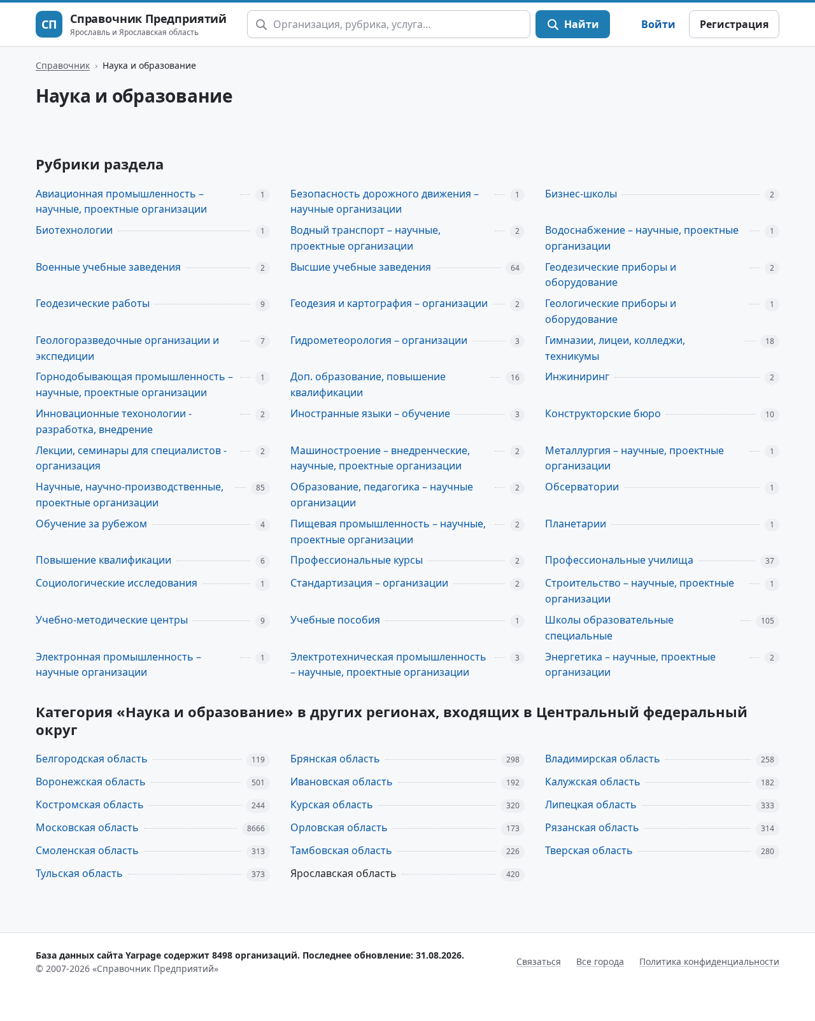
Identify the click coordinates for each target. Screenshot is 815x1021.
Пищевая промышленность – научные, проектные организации (388, 531)
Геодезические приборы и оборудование (610, 275)
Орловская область (339, 827)
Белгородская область (92, 759)
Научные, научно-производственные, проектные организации (129, 495)
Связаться (538, 961)
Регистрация (734, 24)
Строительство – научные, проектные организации (639, 591)
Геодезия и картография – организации (389, 303)
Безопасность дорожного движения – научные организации (384, 202)
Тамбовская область (341, 850)
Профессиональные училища (619, 560)
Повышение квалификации (103, 560)
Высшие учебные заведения (360, 267)
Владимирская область (602, 759)
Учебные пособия (335, 620)
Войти (658, 24)
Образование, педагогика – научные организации (381, 495)
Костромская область (90, 804)
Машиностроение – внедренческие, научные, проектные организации (380, 458)
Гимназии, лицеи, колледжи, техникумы (615, 348)
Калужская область (593, 782)
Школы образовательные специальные (609, 628)
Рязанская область (592, 827)
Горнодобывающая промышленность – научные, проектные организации (134, 384)
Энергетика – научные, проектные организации (630, 665)
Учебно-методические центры (112, 620)
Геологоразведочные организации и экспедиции (127, 348)
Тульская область (79, 873)
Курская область (331, 804)
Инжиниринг (577, 376)
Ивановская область (341, 782)
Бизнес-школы (581, 194)
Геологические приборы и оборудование (610, 311)
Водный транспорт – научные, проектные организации (365, 238)
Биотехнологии (74, 230)
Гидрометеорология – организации (378, 340)
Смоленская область (87, 850)
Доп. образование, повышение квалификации (368, 384)
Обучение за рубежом (91, 524)
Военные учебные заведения (108, 267)
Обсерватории (582, 487)
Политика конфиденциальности (709, 961)
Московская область (87, 827)
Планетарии (575, 524)
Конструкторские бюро (603, 413)
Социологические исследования (116, 583)
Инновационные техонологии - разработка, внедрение (114, 421)
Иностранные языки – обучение (370, 413)
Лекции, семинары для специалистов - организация (131, 458)
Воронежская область (91, 782)
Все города (600, 961)
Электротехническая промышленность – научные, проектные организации (388, 665)
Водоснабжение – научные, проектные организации (642, 238)
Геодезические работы (93, 303)
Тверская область (589, 850)
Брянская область (335, 759)
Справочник (63, 65)
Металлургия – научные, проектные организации (634, 458)
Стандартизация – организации (369, 583)
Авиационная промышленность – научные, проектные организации (121, 202)
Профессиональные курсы (356, 560)
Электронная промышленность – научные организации (118, 665)
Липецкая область (591, 804)
